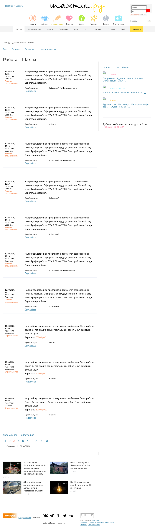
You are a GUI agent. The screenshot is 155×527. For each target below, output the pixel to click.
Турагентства (109, 104)
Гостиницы (123, 104)
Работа (19, 29)
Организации (109, 81)
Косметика (136, 92)
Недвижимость (34, 29)
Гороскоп (94, 24)
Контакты (100, 522)
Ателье (106, 92)
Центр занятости (48, 49)
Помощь (84, 524)
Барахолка (63, 29)
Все (5, 49)
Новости (32, 24)
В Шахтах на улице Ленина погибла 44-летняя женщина (80, 465)
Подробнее (30, 91)
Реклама (84, 522)
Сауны (122, 107)
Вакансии (29, 49)
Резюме (16, 49)
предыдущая (10, 435)
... (126, 81)
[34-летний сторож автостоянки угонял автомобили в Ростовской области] (12, 493)
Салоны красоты (120, 92)
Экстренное (109, 78)
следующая (27, 435)
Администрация (125, 78)
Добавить (136, 29)
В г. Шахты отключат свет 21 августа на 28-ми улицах (81, 485)
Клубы (113, 107)
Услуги (50, 29)
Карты (106, 24)
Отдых (113, 100)
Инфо (81, 24)
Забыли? (143, 15)
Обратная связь (94, 524)
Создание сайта (24, 518)
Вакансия (119, 127)
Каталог (69, 24)
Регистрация (135, 15)
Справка (111, 29)
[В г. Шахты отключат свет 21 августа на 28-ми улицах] (59, 493)
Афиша (44, 24)
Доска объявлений (19, 43)
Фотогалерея (118, 24)
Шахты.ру (6, 43)
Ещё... (123, 29)
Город (113, 74)
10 (46, 441)
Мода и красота (117, 88)
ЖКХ (120, 81)
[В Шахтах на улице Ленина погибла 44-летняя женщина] (59, 473)
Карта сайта (109, 522)
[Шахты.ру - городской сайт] (77, 12)
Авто (76, 29)
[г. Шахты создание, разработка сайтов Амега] (10, 518)
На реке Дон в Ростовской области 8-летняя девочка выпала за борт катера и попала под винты (34, 468)
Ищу (86, 29)
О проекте (92, 522)
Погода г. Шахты (14, 6)
